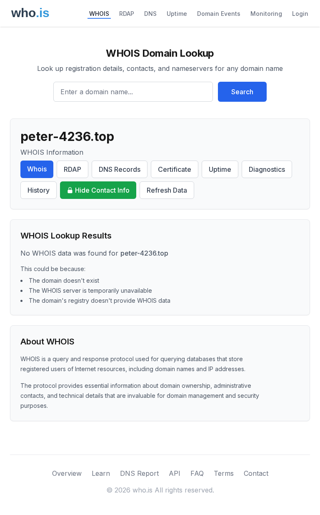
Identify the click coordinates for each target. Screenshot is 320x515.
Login (300, 13)
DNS (150, 13)
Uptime (177, 13)
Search (242, 92)
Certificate (174, 169)
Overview (67, 473)
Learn (101, 473)
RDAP (126, 13)
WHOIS (99, 13)
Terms (224, 473)
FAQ (197, 473)
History (39, 190)
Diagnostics (267, 169)
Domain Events (218, 13)
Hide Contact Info (102, 190)
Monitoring (266, 13)
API (174, 473)
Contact (256, 473)
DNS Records (119, 169)
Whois (37, 169)
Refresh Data (167, 190)
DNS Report (139, 473)
